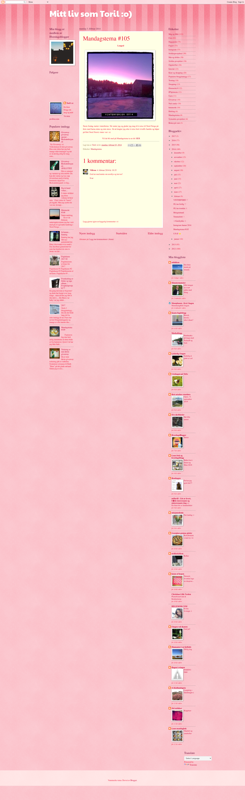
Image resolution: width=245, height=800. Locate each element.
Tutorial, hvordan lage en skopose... (189, 578)
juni (176, 178)
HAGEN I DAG (187, 670)
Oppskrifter (173, 65)
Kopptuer (187, 710)
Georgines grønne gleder (182, 533)
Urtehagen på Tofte (180, 374)
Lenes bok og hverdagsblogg (178, 456)
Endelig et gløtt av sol (188, 357)
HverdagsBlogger (179, 435)
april (176, 187)
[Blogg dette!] (131, 145)
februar (177, 196)
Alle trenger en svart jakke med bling (188, 289)
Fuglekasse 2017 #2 (65, 257)
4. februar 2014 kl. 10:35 (107, 170)
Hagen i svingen (178, 667)
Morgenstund (178, 212)
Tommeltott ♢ (179, 216)
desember (178, 152)
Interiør (172, 69)
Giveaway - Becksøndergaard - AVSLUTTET (67, 165)
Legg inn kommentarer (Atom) (101, 239)
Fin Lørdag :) (189, 515)
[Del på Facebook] (137, 145)
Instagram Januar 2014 (182, 225)
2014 (174, 149)
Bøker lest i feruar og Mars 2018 (188, 462)
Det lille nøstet (187, 418)
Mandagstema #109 (66, 328)
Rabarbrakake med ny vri (189, 536)
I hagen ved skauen (180, 626)
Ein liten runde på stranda (187, 267)
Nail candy (173, 103)
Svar (91, 178)
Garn (171, 95)
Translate (193, 764)
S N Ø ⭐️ (177, 233)
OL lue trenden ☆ (180, 208)
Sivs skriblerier (178, 414)
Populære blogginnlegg (178, 76)
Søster (186, 437)
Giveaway (173, 99)
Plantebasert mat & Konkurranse (179, 597)
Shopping (172, 84)
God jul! (187, 629)
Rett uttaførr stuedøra (181, 394)
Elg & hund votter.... (65, 189)
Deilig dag (188, 649)
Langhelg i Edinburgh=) (189, 691)
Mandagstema (96, 149)
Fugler (171, 45)
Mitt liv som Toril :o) (90, 13)
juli (175, 174)
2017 (63, 305)
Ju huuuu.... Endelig (65, 233)
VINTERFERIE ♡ (180, 200)
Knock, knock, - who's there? (188, 317)
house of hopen (178, 573)
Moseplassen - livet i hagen (183, 303)
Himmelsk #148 (65, 211)
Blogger (133, 780)
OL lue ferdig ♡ (179, 204)
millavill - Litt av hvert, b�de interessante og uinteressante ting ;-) (181, 500)
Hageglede (173, 41)
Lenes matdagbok (179, 728)
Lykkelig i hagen (178, 353)
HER (138, 138)
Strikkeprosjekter (175, 53)
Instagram (173, 49)
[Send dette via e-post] (129, 145)
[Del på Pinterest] (140, 145)
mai (176, 183)
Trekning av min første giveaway (66, 351)
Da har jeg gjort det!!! (188, 481)
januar (176, 239)
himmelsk (172, 107)
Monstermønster (179, 282)
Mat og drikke (174, 57)
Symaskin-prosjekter (177, 119)
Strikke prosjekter (176, 61)
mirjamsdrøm (177, 512)
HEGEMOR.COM (179, 606)
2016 (174, 140)
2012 (174, 248)
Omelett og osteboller (188, 732)
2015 (174, 144)
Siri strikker (177, 708)
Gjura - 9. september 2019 (188, 399)
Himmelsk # (173, 88)
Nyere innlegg (87, 233)
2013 (174, 244)
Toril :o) (69, 103)
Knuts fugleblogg (179, 312)
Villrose (93, 170)
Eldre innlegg (155, 233)
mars (176, 191)
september (178, 165)
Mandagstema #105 (181, 229)
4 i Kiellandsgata (179, 687)
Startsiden (121, 233)
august (177, 170)
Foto (170, 38)
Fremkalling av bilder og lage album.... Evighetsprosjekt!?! (67, 283)
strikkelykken (177, 553)
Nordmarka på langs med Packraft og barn (189, 339)
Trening (172, 80)
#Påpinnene (173, 92)
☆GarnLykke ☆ (179, 221)
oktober (177, 161)
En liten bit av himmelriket (182, 505)
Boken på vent (174, 123)
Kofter (186, 556)
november (178, 157)
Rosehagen (176, 478)
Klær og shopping (176, 72)
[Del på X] (134, 145)
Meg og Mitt (173, 34)
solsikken (175, 262)
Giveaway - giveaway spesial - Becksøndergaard (67, 137)
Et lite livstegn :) (188, 609)
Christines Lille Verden (181, 594)
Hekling (172, 111)
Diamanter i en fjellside (181, 647)
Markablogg (177, 333)
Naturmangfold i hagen (180, 305)
